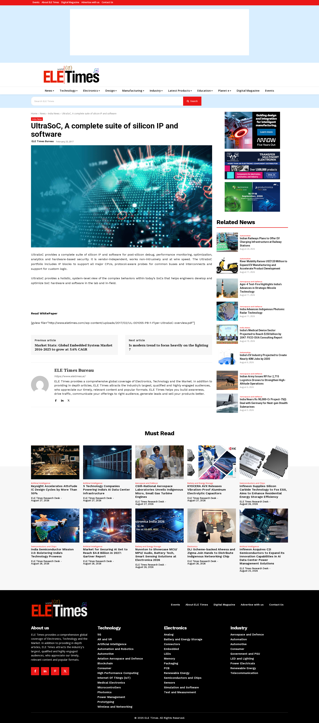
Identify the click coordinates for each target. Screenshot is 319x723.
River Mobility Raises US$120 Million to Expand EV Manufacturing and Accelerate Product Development (263, 265)
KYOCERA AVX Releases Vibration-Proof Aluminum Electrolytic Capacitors (206, 489)
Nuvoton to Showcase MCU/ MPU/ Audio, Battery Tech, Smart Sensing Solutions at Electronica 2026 (156, 555)
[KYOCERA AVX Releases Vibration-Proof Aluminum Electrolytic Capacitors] (211, 462)
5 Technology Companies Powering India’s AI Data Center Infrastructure (106, 489)
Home (34, 113)
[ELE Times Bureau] (40, 384)
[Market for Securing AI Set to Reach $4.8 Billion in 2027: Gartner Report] (107, 526)
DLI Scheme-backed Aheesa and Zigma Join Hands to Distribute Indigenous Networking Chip (211, 553)
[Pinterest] (55, 671)
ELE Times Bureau (43, 141)
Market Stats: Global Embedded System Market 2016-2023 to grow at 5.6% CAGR (73, 347)
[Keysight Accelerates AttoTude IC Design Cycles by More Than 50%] (55, 462)
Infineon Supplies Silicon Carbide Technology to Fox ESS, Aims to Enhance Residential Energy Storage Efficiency (263, 491)
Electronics (192, 546)
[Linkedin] (62, 400)
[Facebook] (55, 400)
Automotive (245, 236)
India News (53, 113)
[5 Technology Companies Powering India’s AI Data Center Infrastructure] (107, 462)
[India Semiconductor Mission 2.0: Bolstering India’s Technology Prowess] (55, 526)
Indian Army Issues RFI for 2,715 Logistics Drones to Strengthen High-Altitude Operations (263, 380)
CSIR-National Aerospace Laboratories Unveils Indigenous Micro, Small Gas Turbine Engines (159, 491)
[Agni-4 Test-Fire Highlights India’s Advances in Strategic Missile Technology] (227, 288)
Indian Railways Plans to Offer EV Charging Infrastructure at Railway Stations (261, 242)
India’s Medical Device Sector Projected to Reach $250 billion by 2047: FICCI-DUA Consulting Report (261, 334)
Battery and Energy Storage (200, 483)
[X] (68, 400)
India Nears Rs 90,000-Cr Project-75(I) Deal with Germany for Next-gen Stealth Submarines (264, 403)
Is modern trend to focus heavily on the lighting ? (168, 347)
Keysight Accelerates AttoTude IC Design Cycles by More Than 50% (54, 489)
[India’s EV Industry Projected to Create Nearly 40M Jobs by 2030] (227, 357)
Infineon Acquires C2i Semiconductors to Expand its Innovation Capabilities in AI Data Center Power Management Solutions (262, 556)
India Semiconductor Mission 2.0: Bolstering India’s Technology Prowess (52, 553)
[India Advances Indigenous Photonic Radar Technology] (227, 311)
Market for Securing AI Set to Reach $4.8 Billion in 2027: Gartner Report (105, 553)
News (43, 113)
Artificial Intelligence (40, 483)
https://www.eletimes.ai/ (69, 376)
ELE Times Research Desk (45, 498)
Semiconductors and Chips (252, 483)
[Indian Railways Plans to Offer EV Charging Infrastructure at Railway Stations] (227, 242)
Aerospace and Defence (251, 282)
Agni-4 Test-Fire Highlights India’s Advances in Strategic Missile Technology (261, 288)
